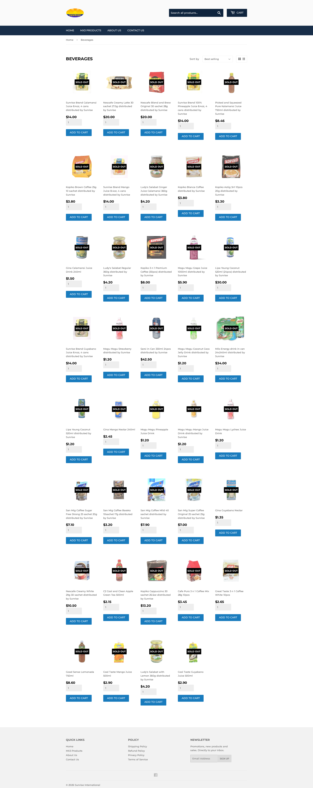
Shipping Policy (137, 746)
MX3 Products (90, 30)
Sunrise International (87, 784)
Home (70, 30)
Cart (239, 12)
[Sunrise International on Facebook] (156, 775)
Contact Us (135, 30)
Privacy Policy (136, 755)
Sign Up (224, 758)
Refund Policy (136, 750)
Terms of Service (138, 759)
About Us (114, 30)
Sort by (194, 59)
